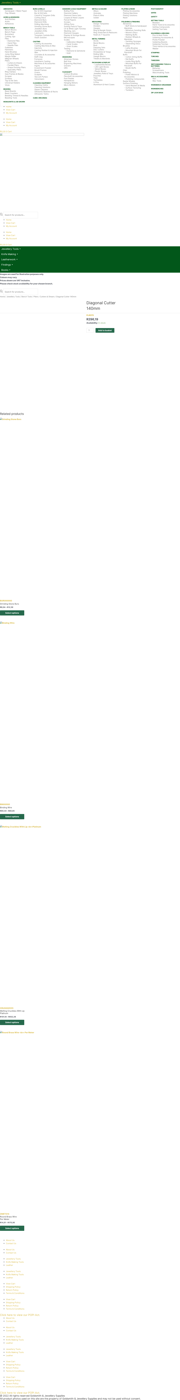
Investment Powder (42, 68)
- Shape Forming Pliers (16, 67)
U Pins (96, 82)
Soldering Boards (159, 42)
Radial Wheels (129, 81)
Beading (7, 89)
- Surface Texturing (132, 88)
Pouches (97, 76)
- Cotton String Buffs (133, 57)
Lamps (65, 89)
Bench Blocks (10, 30)
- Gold (67, 53)
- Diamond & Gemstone (75, 51)
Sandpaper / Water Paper (16, 11)
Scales (67, 40)
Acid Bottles (10, 19)
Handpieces (69, 81)
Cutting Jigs (10, 36)
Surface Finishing (130, 83)
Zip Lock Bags (157, 93)
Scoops (67, 22)
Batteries (156, 68)
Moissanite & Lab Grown (14, 102)
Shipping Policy (13, 1287)
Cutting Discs (40, 18)
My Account (11, 113)
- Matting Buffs (130, 35)
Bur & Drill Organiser (43, 11)
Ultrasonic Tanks (41, 94)
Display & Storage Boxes (74, 35)
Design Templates (101, 24)
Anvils (95, 41)
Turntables (98, 80)
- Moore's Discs (130, 32)
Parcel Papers (70, 20)
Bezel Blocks (98, 43)
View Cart (10, 109)
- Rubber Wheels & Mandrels (132, 38)
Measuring (97, 22)
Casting (36, 42)
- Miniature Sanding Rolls (135, 30)
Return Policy (12, 1290)
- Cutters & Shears (14, 63)
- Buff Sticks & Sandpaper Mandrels (135, 27)
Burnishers (9, 34)
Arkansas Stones (71, 59)
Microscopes (69, 37)
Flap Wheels (10, 13)
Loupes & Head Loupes (74, 18)
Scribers (8, 78)
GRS (66, 68)
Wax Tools (156, 81)
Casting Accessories (43, 44)
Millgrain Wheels (12, 59)
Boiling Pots (69, 11)
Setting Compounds (161, 27)
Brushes (126, 46)
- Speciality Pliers (13, 70)
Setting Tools (157, 20)
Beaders (156, 23)
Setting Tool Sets (159, 29)
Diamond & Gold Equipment (74, 9)
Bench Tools (9, 28)
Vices (7, 85)
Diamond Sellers (71, 13)
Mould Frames (40, 70)
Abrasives (8, 9)
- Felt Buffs (129, 59)
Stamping (155, 53)
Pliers (7, 61)
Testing (67, 49)
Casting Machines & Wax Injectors (45, 47)
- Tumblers (128, 90)
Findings (6, 264)
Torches (155, 56)
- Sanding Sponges (132, 41)
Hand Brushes (11, 52)
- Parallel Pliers (12, 65)
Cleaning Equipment (42, 83)
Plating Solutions (130, 15)
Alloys (95, 11)
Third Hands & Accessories (164, 46)
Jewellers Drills (40, 31)
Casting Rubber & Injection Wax (45, 51)
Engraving (67, 57)
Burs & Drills (39, 9)
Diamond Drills (40, 22)
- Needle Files (12, 45)
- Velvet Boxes (99, 69)
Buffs (125, 55)
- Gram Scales (71, 46)
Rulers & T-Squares (101, 35)
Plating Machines (130, 13)
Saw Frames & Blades (14, 74)
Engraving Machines (72, 63)
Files (7, 39)
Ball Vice (67, 61)
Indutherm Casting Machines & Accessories (44, 62)
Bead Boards (10, 91)
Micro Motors (69, 85)
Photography (157, 9)
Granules (97, 13)
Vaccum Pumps (41, 77)
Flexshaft (67, 72)
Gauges (96, 28)
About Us (10, 1240)
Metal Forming (98, 39)
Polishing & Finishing (130, 22)
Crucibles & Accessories (44, 55)
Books (4, 270)
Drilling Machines (41, 24)
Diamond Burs (40, 20)
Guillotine (9, 47)
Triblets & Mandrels (101, 59)
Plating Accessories (131, 11)
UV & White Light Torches (75, 29)
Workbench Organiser (161, 85)
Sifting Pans (69, 24)
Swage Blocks (99, 56)
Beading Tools (11, 98)
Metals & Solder (99, 9)
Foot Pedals (69, 78)
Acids (7, 21)
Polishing (127, 72)
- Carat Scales (71, 44)
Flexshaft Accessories (73, 76)
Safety (154, 17)
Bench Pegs (10, 32)
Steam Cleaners (41, 89)
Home (8, 106)
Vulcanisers (39, 79)
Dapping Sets (99, 47)
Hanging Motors (71, 83)
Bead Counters (11, 93)
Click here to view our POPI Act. (20, 1315)
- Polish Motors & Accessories (131, 75)
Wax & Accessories (159, 77)
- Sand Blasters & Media (134, 86)
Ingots (37, 66)
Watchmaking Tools (160, 72)
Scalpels (38, 74)
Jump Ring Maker (12, 54)
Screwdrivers (158, 70)
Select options (12, 613)
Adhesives (9, 24)
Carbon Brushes (71, 74)
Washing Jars (69, 31)
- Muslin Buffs (130, 68)
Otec (125, 70)
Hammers (9, 50)
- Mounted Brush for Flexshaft (133, 51)
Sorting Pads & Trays (73, 26)
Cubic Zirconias (40, 98)
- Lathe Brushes (131, 48)
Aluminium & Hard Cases (103, 84)
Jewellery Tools (10, 2)
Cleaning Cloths (41, 85)
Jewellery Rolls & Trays (103, 73)
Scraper (8, 76)
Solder (96, 18)
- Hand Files (11, 43)
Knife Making (8, 254)
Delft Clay (38, 57)
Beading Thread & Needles (16, 96)
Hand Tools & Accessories (163, 25)
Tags (95, 78)
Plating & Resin (128, 9)
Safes (153, 13)
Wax (154, 79)
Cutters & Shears (47, 297)
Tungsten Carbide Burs (44, 35)
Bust (95, 45)
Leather (9, 1265)
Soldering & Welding (160, 33)
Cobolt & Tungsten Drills (44, 15)
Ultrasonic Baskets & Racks (46, 92)
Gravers (67, 66)
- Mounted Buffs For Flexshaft (132, 64)
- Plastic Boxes (99, 71)
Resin (125, 18)
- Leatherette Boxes (102, 65)
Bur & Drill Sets (40, 13)
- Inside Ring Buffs (132, 61)
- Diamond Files (13, 41)
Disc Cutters (98, 50)
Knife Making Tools (15, 1262)
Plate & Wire (98, 15)
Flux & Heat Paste (160, 35)
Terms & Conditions (15, 1293)
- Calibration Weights (74, 42)
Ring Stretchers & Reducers (105, 32)
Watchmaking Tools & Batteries (161, 65)
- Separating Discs (132, 44)
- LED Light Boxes (101, 67)
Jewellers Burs (40, 29)
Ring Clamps (10, 72)
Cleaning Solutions (42, 87)
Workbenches (157, 89)
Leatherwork (8, 259)
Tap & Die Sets (11, 81)
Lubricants (38, 33)
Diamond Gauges (71, 33)
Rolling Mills (98, 54)
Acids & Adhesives (11, 17)
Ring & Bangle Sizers (102, 30)
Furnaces (38, 59)
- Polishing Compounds (134, 79)
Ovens (37, 72)
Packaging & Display (101, 62)
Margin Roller (10, 56)
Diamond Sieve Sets (72, 15)
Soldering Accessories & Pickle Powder (162, 38)
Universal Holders (12, 83)
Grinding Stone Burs (43, 26)
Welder (155, 49)
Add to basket (105, 330)
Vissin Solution (40, 37)
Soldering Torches (160, 44)
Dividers (96, 26)
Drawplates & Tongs (102, 52)
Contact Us (11, 1243)
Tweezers (155, 60)
